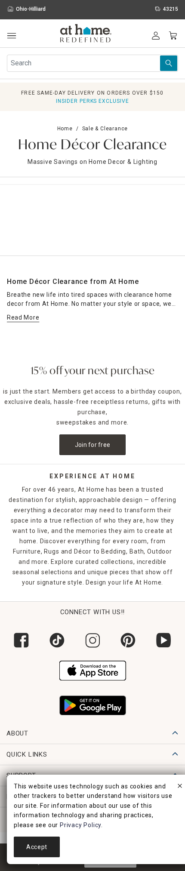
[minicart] (173, 35)
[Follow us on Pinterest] (128, 640)
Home (65, 129)
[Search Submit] (168, 63)
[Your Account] (156, 36)
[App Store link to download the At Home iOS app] (92, 670)
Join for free (93, 444)
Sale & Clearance (105, 129)
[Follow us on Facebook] (21, 640)
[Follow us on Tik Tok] (57, 640)
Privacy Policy (80, 825)
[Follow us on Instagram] (92, 640)
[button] (85, 34)
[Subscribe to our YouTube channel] (163, 640)
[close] (180, 787)
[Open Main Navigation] (11, 36)
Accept (36, 846)
